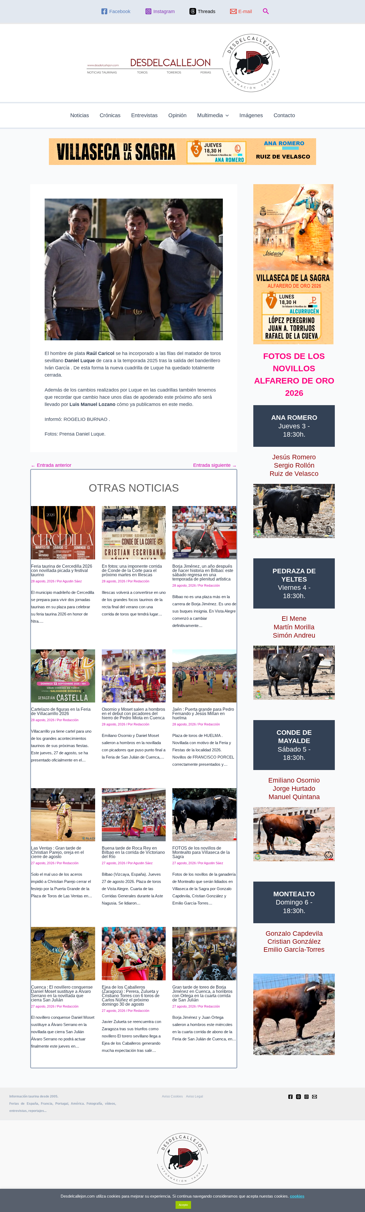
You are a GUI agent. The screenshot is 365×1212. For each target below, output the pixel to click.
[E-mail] (314, 1096)
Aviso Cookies (172, 1096)
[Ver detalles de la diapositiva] (294, 511)
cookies (297, 1196)
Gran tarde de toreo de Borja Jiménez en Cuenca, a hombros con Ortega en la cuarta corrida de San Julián (202, 993)
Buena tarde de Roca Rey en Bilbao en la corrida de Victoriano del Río (133, 852)
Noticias (79, 115)
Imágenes (251, 115)
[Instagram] (306, 1096)
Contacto (284, 115)
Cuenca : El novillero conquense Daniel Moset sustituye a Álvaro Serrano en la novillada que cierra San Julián (62, 993)
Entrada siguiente (215, 465)
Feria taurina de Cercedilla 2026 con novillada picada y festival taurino (61, 570)
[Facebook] (290, 1096)
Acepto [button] (183, 1204)
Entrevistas (144, 115)
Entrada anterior (51, 465)
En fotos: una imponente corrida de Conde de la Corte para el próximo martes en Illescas (132, 570)
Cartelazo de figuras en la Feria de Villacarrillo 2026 (61, 711)
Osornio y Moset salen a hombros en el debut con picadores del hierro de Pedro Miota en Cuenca (133, 713)
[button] (266, 11)
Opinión (177, 115)
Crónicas (110, 115)
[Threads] (298, 1096)
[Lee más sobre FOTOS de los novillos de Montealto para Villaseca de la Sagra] (204, 814)
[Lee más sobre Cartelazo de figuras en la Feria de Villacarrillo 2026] (63, 675)
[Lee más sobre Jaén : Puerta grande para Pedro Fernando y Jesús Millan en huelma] (204, 675)
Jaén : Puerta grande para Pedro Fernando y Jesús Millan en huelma (203, 713)
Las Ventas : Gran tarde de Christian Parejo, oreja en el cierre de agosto (57, 852)
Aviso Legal (194, 1096)
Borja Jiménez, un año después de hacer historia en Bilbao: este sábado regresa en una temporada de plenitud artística (202, 572)
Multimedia (210, 115)
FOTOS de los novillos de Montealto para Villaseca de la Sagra (201, 852)
